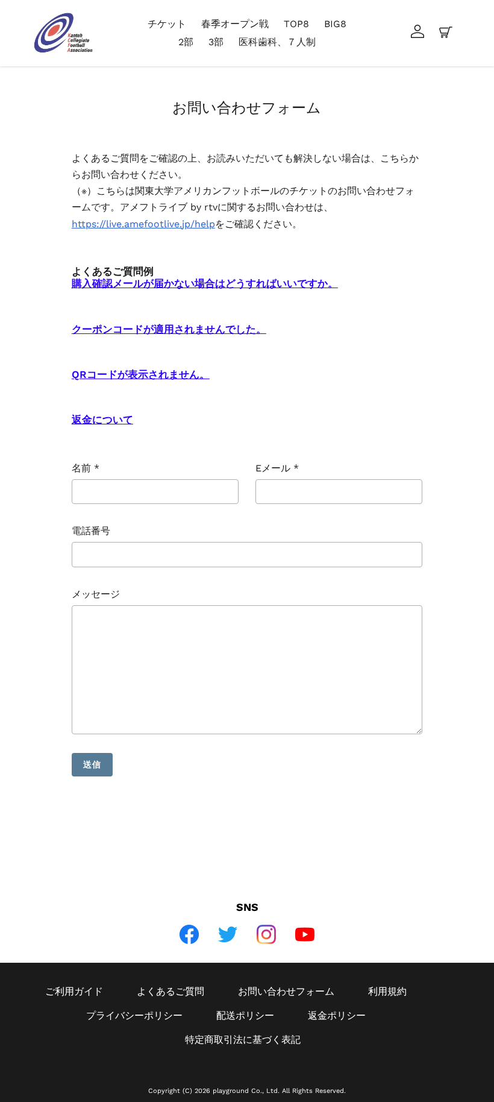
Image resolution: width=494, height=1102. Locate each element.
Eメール (277, 468)
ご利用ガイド (74, 991)
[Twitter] (227, 934)
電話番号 (91, 531)
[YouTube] (305, 934)
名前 (85, 468)
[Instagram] (266, 934)
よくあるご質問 (170, 991)
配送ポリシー (245, 1015)
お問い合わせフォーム (286, 991)
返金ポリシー (337, 1015)
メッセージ (96, 594)
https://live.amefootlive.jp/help (143, 224)
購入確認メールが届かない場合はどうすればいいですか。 (205, 283)
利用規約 (387, 991)
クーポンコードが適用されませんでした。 (169, 329)
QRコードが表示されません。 (141, 374)
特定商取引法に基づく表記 (243, 1039)
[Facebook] (189, 934)
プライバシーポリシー (134, 1015)
